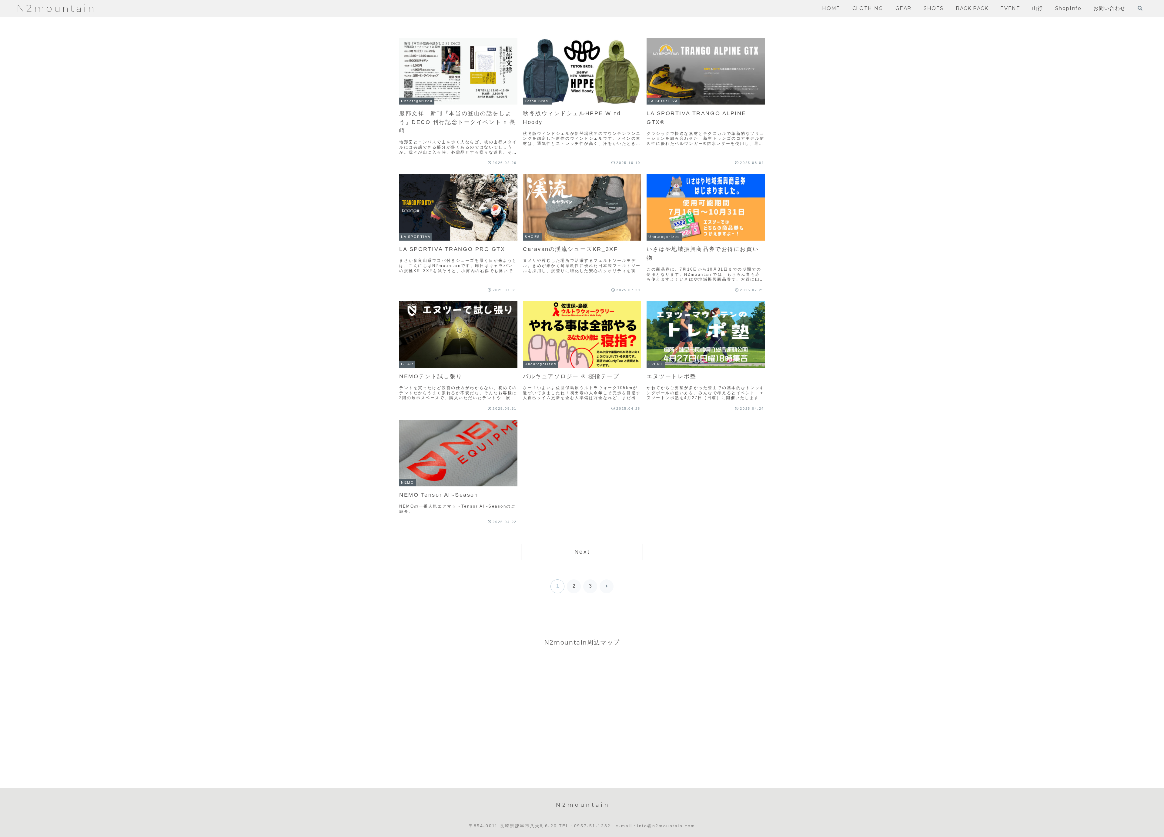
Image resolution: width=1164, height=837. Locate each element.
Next (582, 552)
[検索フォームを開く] (1140, 8)
